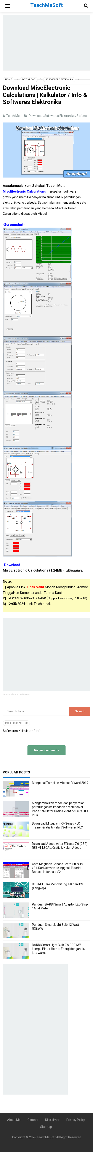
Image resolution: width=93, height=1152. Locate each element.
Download (36, 115)
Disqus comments (46, 750)
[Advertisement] (48, 42)
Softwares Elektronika (59, 115)
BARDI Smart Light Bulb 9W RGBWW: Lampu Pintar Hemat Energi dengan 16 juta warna (58, 948)
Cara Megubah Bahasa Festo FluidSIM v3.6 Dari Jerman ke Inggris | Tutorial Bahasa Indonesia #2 (57, 868)
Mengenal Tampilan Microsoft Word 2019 (60, 783)
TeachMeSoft (46, 1137)
